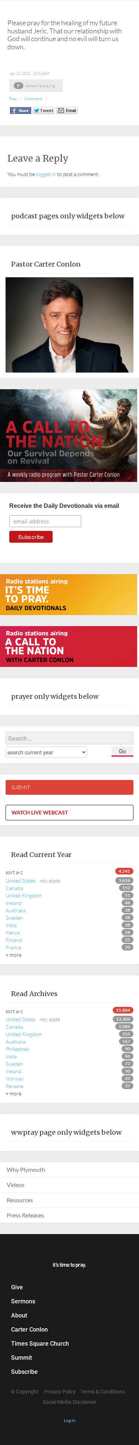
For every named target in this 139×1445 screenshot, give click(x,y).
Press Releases (25, 1215)
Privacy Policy (60, 1392)
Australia (16, 910)
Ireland (13, 903)
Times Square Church (40, 1343)
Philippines (17, 1049)
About (19, 1315)
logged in (46, 174)
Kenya (13, 932)
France (13, 947)
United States (33, 880)
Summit (21, 1357)
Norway (15, 1078)
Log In (70, 1420)
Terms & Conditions (102, 1392)
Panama (14, 1086)
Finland (14, 940)
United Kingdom (24, 895)
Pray (13, 98)
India (11, 925)
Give (17, 1287)
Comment (33, 98)
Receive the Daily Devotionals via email (64, 506)
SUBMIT (20, 787)
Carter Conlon (29, 1329)
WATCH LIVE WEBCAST (39, 812)
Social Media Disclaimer (69, 1402)
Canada (14, 888)
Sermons (23, 1301)
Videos (15, 1184)
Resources (20, 1199)
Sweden (14, 918)
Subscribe (24, 1371)
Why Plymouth (26, 1169)
